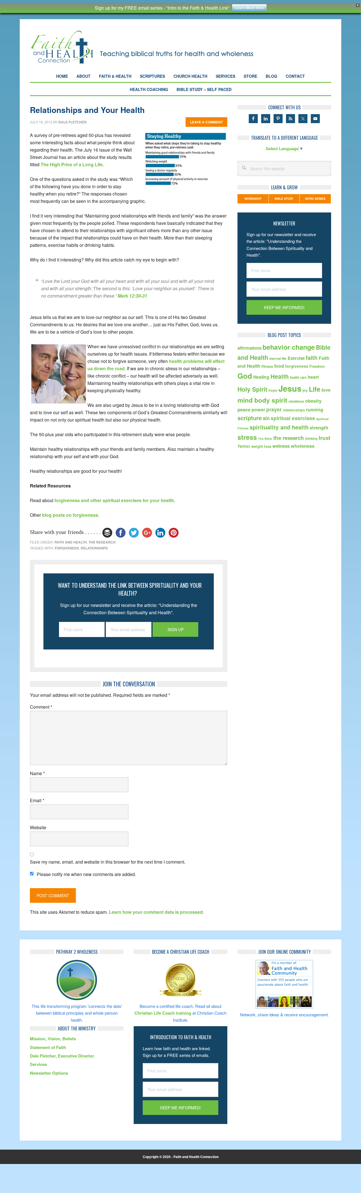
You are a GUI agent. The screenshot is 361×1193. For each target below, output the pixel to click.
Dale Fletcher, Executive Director (62, 1056)
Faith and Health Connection (152, 47)
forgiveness (67, 548)
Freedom (317, 366)
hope (272, 390)
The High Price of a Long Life (72, 164)
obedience (296, 401)
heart (313, 377)
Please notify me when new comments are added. (86, 874)
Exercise (296, 358)
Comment (41, 707)
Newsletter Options (49, 1073)
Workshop (253, 199)
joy (305, 390)
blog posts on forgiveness (70, 515)
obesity (313, 400)
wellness (281, 446)
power (258, 409)
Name (37, 773)
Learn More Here (249, 7)
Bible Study (284, 199)
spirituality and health (279, 427)
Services (38, 1064)
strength (319, 427)
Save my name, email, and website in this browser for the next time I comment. (107, 862)
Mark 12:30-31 (132, 295)
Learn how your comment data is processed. (156, 912)
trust (324, 438)
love (326, 390)
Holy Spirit (252, 389)
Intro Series (315, 199)
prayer (274, 409)
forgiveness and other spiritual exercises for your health (114, 500)
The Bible (265, 438)
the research (102, 542)
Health (279, 376)
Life (314, 389)
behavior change (289, 347)
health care (298, 377)
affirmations (249, 348)
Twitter (243, 446)
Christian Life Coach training (163, 1013)
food (279, 366)
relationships (94, 548)
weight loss (261, 446)
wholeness (302, 446)
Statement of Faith (48, 1047)
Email (37, 800)
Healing (261, 377)
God (244, 376)
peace (243, 409)
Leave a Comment (206, 122)
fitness (267, 366)
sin (266, 418)
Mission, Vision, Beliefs (53, 1038)
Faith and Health (70, 542)
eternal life (278, 358)
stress (247, 437)
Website (38, 827)
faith (312, 358)
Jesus (289, 388)
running (314, 409)
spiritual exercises (293, 418)
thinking (311, 438)
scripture (249, 418)
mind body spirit (262, 400)
